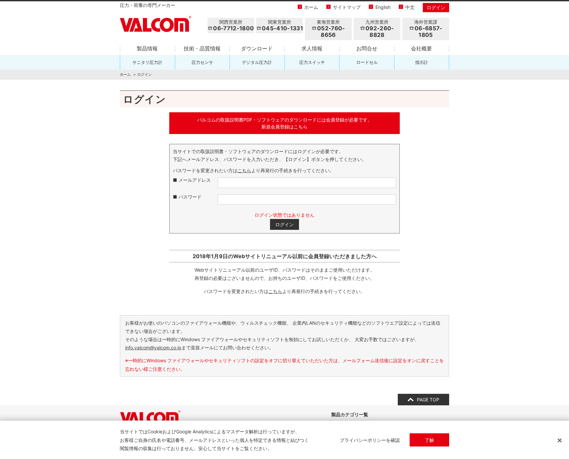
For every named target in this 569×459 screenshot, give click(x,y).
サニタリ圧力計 (147, 62)
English (383, 7)
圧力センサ (202, 62)
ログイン (436, 7)
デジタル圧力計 (257, 62)
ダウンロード (257, 48)
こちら (244, 170)
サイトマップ (347, 7)
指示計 (421, 62)
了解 (429, 440)
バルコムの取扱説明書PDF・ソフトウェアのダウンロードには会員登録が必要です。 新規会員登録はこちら (284, 123)
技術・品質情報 (202, 48)
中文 (410, 7)
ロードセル (367, 62)
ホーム (311, 7)
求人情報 (311, 48)
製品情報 (147, 48)
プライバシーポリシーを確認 (370, 440)
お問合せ (366, 48)
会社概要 (421, 48)
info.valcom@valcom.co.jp (153, 347)
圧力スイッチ (312, 62)
